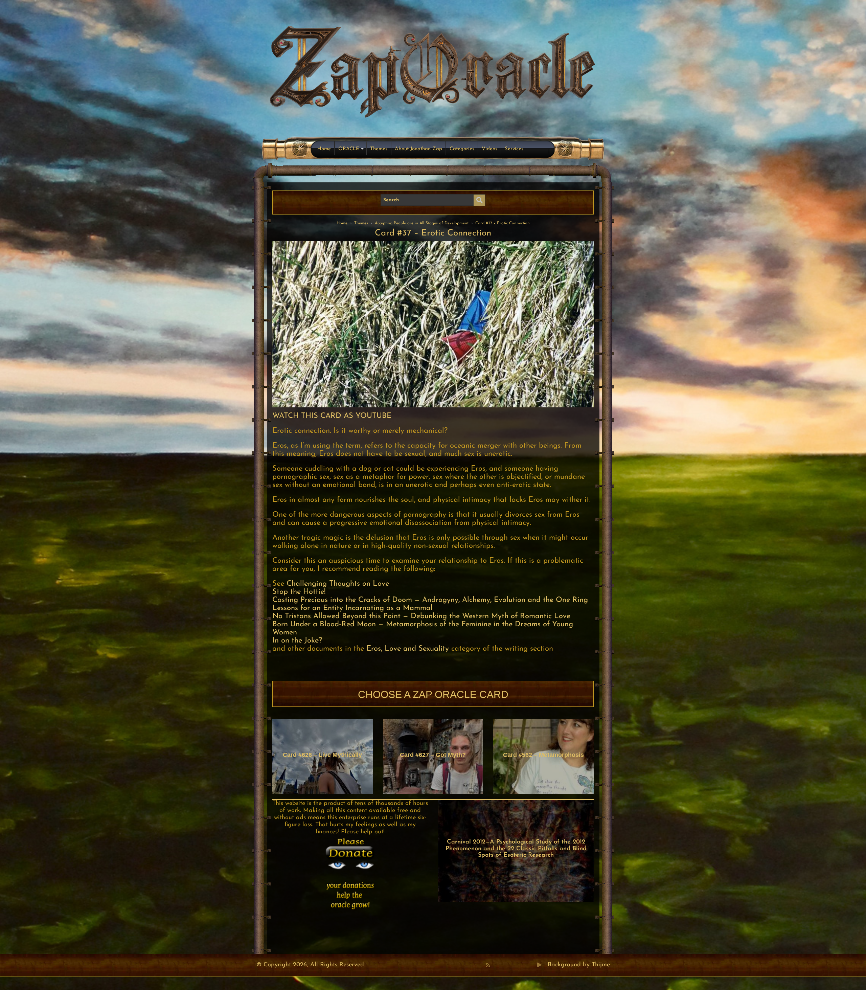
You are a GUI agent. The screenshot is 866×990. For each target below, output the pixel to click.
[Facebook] (495, 965)
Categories (462, 149)
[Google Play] (539, 965)
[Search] (479, 200)
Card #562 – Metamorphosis (543, 754)
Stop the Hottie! (298, 592)
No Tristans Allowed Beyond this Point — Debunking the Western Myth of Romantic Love (421, 616)
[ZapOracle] (433, 69)
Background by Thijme (579, 965)
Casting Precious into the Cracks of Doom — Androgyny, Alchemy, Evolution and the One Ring (430, 600)
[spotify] (532, 965)
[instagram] (525, 965)
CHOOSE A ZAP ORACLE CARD (433, 694)
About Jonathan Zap (418, 149)
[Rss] (488, 965)
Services (514, 149)
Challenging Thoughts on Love (338, 584)
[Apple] (517, 965)
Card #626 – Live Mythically (322, 754)
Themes (378, 149)
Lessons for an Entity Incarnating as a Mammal (352, 608)
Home (324, 149)
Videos (489, 149)
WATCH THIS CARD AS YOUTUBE (331, 416)
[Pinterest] (502, 965)
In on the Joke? (297, 641)
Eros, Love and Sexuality (407, 649)
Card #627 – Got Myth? (433, 754)
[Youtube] (510, 965)
